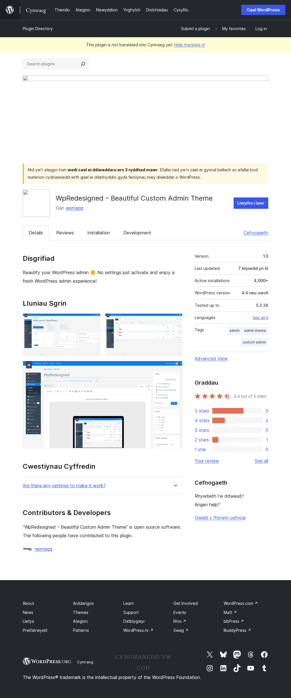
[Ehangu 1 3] (92, 321)
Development (137, 233)
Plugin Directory (38, 28)
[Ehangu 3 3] (175, 368)
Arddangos (83, 603)
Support (131, 612)
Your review (207, 461)
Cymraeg (85, 662)
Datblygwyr (134, 621)
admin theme (255, 330)
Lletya (28, 621)
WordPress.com (241, 603)
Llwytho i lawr (251, 203)
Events (179, 612)
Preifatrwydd (35, 630)
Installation (98, 233)
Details (36, 233)
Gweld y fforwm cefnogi (220, 517)
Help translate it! (189, 44)
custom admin (254, 342)
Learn (128, 603)
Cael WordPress (263, 9)
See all (261, 461)
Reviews (65, 233)
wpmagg (74, 208)
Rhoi (179, 621)
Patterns (81, 630)
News (28, 612)
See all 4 (260, 317)
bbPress (234, 621)
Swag (181, 630)
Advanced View (211, 358)
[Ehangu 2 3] (175, 321)
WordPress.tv (138, 630)
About (28, 603)
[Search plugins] (83, 64)
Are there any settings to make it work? (64, 485)
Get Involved (185, 603)
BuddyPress (237, 630)
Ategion (80, 621)
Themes (80, 612)
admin (234, 330)
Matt (230, 612)
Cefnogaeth (256, 233)
